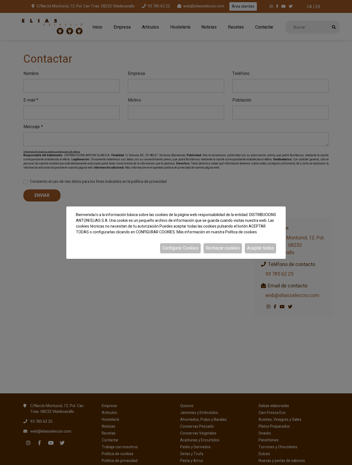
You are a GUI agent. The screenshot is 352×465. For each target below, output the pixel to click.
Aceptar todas (260, 248)
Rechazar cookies (223, 248)
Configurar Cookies (180, 248)
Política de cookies (241, 232)
